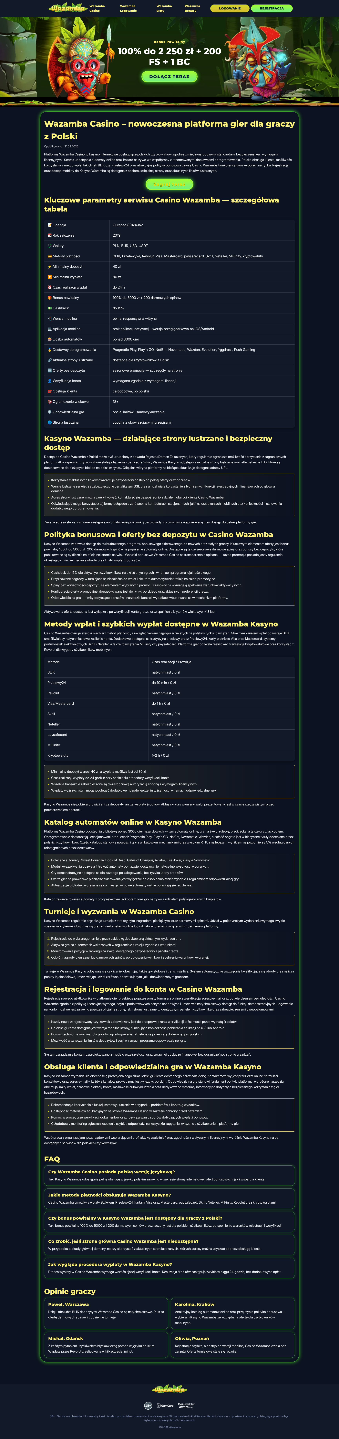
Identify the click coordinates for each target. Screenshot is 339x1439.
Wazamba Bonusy (192, 8)
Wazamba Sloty (164, 8)
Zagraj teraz (169, 184)
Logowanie (230, 8)
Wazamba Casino (97, 8)
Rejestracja (272, 8)
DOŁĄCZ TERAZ (169, 76)
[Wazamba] (67, 8)
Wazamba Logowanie (128, 8)
